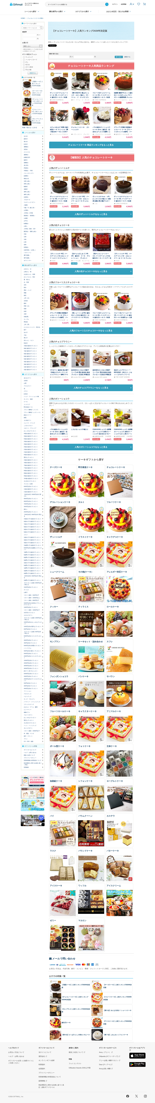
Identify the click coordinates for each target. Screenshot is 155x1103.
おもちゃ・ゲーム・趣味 (31, 707)
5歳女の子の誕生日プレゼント (32, 532)
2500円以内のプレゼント (31, 512)
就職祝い (26, 162)
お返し (26, 226)
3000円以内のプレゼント (31, 640)
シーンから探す (30, 11)
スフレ (110, 641)
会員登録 (123, 4)
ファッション (27, 691)
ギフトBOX (29, 67)
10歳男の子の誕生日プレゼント (32, 545)
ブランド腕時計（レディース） (32, 412)
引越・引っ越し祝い (29, 207)
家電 (25, 417)
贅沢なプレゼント (29, 457)
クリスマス (27, 152)
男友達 (26, 322)
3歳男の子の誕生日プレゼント (32, 570)
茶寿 (25, 244)
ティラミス (83, 607)
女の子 (26, 332)
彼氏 (25, 295)
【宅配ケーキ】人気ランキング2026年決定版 (37, 83)
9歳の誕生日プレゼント (30, 353)
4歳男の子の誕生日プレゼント (32, 573)
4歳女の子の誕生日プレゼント (32, 542)
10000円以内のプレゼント (31, 660)
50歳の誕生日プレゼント (31, 439)
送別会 (26, 149)
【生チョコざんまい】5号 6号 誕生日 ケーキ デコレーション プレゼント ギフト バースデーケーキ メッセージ (80, 258)
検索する (33, 73)
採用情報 (42, 1081)
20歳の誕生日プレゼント (31, 446)
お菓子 (26, 592)
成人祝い (26, 165)
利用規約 (26, 767)
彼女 (25, 287)
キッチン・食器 (28, 399)
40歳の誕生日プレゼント (31, 433)
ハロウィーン (27, 252)
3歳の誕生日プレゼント (30, 364)
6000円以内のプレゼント (31, 486)
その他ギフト (27, 420)
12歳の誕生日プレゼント (31, 489)
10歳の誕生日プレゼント (31, 345)
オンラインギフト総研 (46, 1060)
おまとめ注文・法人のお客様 (117, 11)
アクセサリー (27, 386)
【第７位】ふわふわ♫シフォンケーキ (115, 1035)
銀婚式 (26, 186)
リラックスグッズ (29, 704)
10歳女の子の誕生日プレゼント (32, 518)
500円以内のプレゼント (30, 683)
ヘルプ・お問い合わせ (30, 752)
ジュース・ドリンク (29, 423)
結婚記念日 (27, 157)
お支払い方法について (16, 1052)
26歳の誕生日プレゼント (31, 444)
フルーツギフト (28, 715)
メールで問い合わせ (64, 958)
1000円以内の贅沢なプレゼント (33, 626)
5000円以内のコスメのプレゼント (33, 636)
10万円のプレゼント (29, 612)
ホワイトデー (27, 260)
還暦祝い (26, 154)
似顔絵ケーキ (56, 781)
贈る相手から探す (56, 11)
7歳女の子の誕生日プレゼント (32, 524)
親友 (25, 303)
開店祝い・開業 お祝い (30, 231)
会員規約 (42, 1068)
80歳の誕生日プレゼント (31, 470)
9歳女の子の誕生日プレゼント (32, 529)
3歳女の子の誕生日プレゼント (32, 540)
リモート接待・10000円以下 (32, 610)
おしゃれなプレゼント (30, 431)
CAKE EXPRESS (57, 100)
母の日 (26, 141)
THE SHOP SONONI (123, 377)
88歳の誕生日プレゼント (31, 473)
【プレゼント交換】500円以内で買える (32, 632)
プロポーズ (27, 199)
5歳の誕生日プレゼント (30, 359)
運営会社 (42, 1056)
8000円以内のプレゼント (31, 501)
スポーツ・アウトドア (30, 428)
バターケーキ (113, 851)
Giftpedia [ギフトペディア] (108, 1056)
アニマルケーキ (114, 711)
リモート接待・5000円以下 (31, 595)
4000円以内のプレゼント (31, 688)
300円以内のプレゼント (30, 686)
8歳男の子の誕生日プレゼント (32, 557)
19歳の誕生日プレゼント (31, 460)
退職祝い (26, 146)
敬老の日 (26, 178)
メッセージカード (31, 59)
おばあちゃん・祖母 (29, 274)
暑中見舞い (27, 255)
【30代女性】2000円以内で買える (33, 576)
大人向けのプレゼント (30, 481)
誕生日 (26, 138)
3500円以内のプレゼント (31, 506)
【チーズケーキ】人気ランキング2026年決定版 (37, 93)
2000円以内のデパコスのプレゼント (33, 679)
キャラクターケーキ (87, 711)
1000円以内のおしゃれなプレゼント (33, 622)
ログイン (115, 4)
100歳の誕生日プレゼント (31, 478)
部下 (25, 329)
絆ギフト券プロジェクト (31, 671)
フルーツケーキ (114, 502)
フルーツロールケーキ (60, 711)
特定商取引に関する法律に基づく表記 (32, 763)
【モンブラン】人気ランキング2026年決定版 (37, 121)
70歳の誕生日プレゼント (31, 465)
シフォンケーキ (85, 781)
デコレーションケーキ (60, 502)
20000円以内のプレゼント (31, 663)
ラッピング (29, 57)
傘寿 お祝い (27, 194)
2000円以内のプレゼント (31, 676)
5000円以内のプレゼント (31, 653)
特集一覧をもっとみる (29, 127)
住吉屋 (75, 436)
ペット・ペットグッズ (30, 725)
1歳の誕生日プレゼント (30, 367)
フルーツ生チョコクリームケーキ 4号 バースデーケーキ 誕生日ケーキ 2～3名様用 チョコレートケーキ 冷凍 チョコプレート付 (102, 97)
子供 (25, 335)
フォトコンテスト (75, 1063)
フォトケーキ (84, 746)
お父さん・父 (27, 269)
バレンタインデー (29, 173)
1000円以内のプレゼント (31, 607)
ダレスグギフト (28, 728)
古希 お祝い (27, 181)
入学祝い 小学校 (28, 213)
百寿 (25, 236)
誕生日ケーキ (66, 1022)
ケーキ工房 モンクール (81, 261)
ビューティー (27, 709)
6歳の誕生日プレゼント (30, 356)
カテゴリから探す (82, 11)
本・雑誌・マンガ (29, 733)
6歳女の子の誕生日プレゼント (32, 521)
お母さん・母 (27, 271)
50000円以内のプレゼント (31, 673)
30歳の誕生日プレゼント (31, 436)
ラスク (53, 851)
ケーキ (26, 401)
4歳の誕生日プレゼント (30, 361)
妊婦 (25, 311)
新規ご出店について (29, 755)
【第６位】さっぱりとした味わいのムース (76, 1035)
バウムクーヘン (85, 816)
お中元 (26, 220)
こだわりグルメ (28, 425)
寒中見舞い (27, 258)
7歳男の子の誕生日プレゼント (32, 552)
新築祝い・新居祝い (29, 215)
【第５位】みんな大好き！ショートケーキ (117, 1010)
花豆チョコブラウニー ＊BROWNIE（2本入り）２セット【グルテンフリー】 (123, 372)
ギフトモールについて (30, 749)
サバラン (111, 676)
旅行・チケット (28, 736)
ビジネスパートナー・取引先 (32, 327)
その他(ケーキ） (85, 572)
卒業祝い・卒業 (28, 170)
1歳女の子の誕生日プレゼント (32, 537)
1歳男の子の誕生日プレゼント (32, 568)
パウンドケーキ (85, 851)
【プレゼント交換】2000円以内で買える (33, 583)
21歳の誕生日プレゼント (31, 452)
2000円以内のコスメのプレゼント (33, 656)
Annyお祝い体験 (105, 1068)
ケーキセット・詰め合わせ (90, 641)
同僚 (25, 308)
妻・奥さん (27, 279)
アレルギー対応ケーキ (117, 572)
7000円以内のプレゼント (31, 504)
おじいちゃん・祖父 (29, 277)
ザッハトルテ (56, 537)
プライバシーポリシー (30, 757)
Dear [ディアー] (104, 1064)
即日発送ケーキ (85, 467)
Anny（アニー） (105, 1052)
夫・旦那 (26, 282)
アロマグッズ (27, 693)
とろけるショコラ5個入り (79, 429)
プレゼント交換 (28, 483)
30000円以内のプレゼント (31, 665)
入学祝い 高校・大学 (29, 228)
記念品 (26, 394)
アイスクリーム (114, 885)
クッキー (54, 607)
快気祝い (26, 247)
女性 (25, 285)
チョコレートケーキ (116, 467)
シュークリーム (57, 572)
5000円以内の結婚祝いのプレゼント (33, 548)
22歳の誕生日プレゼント (31, 449)
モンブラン (55, 641)
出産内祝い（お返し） (30, 250)
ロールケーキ (113, 607)
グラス (26, 391)
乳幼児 (26, 343)
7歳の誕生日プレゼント (30, 351)
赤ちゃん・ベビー (29, 340)
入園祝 (26, 205)
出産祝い (26, 197)
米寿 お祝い (27, 183)
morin (75, 203)
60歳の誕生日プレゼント (31, 454)
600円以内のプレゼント (30, 629)
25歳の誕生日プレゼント (31, 441)
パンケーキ (83, 676)
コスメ (26, 534)
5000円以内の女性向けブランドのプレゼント (33, 603)
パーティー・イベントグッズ (32, 701)
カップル (26, 319)
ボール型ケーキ (57, 746)
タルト (81, 502)
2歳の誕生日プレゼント (30, 369)
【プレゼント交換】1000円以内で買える (33, 618)
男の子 (26, 337)
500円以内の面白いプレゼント (32, 651)
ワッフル (82, 885)
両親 (25, 292)
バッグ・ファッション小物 (31, 396)
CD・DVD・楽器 (28, 741)
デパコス (26, 589)
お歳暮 (26, 218)
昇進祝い (26, 168)
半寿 (25, 239)
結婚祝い (26, 175)
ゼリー (53, 920)
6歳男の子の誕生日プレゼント (32, 554)
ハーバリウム (27, 648)
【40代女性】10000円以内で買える (32, 495)
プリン (26, 738)
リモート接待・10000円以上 (32, 597)
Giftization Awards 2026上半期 (79, 1068)
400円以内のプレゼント (30, 643)
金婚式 (26, 189)
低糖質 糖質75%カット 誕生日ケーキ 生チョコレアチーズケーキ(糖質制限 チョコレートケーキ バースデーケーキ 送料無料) (123, 97)
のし (26, 62)
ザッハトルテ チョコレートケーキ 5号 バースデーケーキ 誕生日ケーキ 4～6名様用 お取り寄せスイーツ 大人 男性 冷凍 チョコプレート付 (123, 201)
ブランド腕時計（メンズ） (31, 409)
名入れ (27, 64)
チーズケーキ (56, 467)
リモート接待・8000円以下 (31, 600)
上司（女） (27, 298)
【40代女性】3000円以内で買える (33, 515)
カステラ (111, 816)
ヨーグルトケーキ (115, 781)
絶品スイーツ (27, 415)
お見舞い (26, 210)
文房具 (26, 380)
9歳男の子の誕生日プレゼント (32, 560)
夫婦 (25, 314)
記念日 (26, 144)
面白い (26, 509)
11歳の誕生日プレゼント (31, 491)
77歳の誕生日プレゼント (31, 468)
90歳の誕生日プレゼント (31, 476)
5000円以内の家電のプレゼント (33, 645)
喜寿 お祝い (27, 191)
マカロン (82, 920)
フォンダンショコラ (59, 676)
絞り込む (119, 57)
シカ (95, 203)
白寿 (25, 242)
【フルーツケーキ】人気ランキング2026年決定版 (37, 111)
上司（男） (27, 324)
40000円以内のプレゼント (31, 668)
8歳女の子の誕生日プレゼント (32, 526)
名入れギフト (27, 378)
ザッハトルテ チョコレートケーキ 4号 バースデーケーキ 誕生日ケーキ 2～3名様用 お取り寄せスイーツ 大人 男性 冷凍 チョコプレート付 (59, 97)
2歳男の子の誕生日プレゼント (32, 580)
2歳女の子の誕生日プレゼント (32, 562)
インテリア (27, 404)
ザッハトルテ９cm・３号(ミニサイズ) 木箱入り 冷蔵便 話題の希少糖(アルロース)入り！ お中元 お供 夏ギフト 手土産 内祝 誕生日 (102, 201)
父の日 (26, 136)
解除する (127, 57)
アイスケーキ (56, 885)
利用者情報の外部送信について (32, 760)
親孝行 (26, 160)
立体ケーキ (112, 746)
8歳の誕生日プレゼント (30, 348)
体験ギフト (27, 712)
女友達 (26, 300)
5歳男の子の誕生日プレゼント (32, 565)
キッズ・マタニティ (29, 699)
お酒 (25, 383)
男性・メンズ (27, 290)
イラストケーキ (85, 537)
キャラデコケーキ (115, 537)
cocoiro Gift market (79, 377)
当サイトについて (45, 1052)
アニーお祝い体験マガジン (108, 1060)
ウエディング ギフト (29, 202)
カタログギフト (28, 615)
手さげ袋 (28, 70)
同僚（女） (27, 306)
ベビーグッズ (27, 696)
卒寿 (25, 234)
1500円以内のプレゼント (31, 587)
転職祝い (26, 223)
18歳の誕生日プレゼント (31, 462)
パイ (52, 816)
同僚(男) (26, 316)
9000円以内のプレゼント (31, 498)
